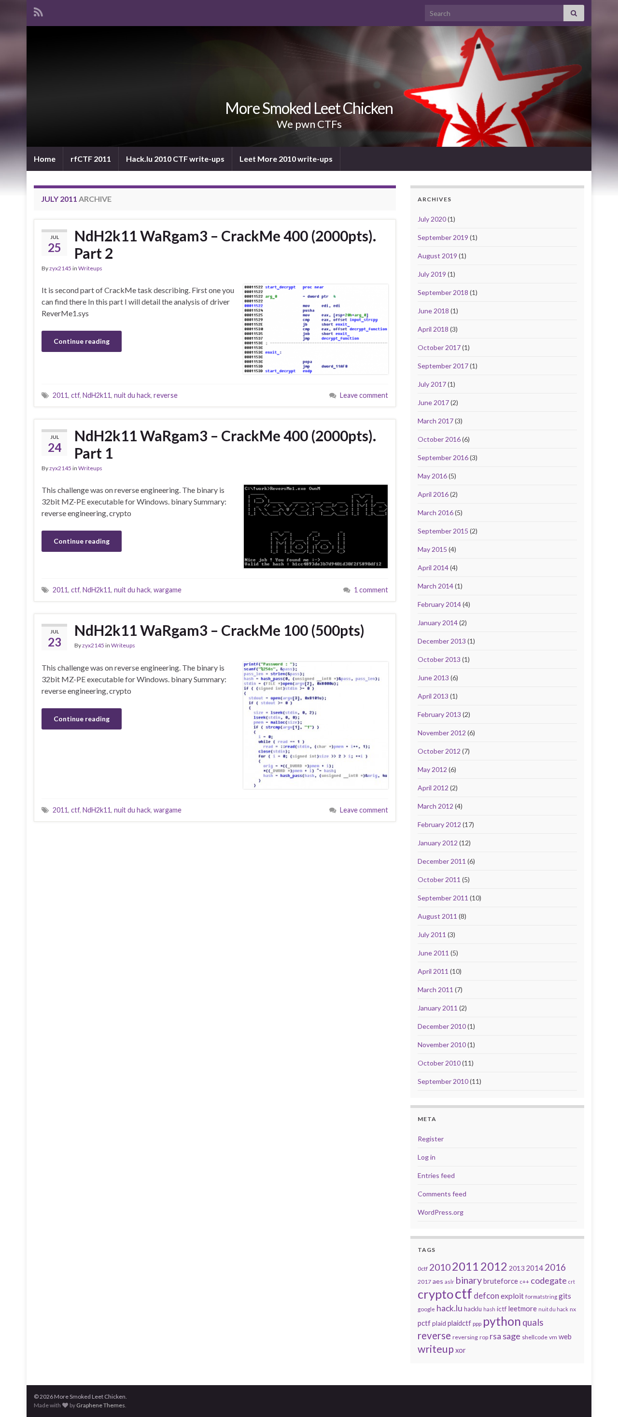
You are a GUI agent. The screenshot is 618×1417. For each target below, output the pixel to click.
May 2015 (432, 549)
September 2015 (443, 531)
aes (438, 1281)
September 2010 (443, 1081)
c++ (524, 1281)
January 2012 (438, 843)
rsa (495, 1336)
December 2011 (442, 861)
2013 (516, 1268)
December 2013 (442, 641)
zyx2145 (60, 268)
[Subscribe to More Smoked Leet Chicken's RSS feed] (38, 10)
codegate (549, 1280)
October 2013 (439, 659)
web (565, 1337)
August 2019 (437, 256)
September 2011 (443, 898)
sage (511, 1336)
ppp (477, 1323)
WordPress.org (441, 1212)
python (502, 1321)
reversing (465, 1337)
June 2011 (433, 953)
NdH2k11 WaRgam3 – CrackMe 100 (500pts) (219, 630)
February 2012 (439, 824)
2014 (534, 1267)
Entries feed (436, 1175)
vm (553, 1337)
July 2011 (432, 934)
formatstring (541, 1296)
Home (45, 158)
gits (565, 1295)
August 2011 (437, 916)
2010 (439, 1267)
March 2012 (435, 806)
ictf (501, 1309)
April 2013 (433, 696)
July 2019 (432, 274)
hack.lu (449, 1308)
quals (532, 1322)
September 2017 (443, 366)
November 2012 (442, 733)
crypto (435, 1294)
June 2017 (433, 402)
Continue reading (82, 341)
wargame (168, 590)
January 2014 (438, 622)
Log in (426, 1157)
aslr (449, 1281)
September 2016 (443, 457)
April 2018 (433, 329)
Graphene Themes (100, 1405)
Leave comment (364, 395)
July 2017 (432, 384)
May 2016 (432, 476)
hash (489, 1309)
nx (573, 1309)
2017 (424, 1281)
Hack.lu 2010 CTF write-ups (175, 158)
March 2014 (435, 586)
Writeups (90, 268)
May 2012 (432, 769)
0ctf (423, 1268)
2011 (60, 395)
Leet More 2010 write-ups (286, 158)
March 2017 (435, 421)
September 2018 (443, 292)
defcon (486, 1296)
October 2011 (439, 879)
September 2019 (443, 237)
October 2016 (439, 439)
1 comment (371, 590)
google (426, 1309)
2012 (493, 1266)
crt (571, 1281)
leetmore (522, 1308)
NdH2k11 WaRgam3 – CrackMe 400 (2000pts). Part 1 (225, 444)
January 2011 (438, 1008)
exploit (512, 1295)
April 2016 (433, 494)
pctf (424, 1323)
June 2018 (433, 311)
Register (431, 1139)
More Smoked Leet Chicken (309, 107)
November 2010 (442, 1044)
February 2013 (439, 714)
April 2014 (433, 567)
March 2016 (435, 512)
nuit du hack (132, 395)
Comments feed (442, 1194)
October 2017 (439, 347)
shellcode (535, 1337)
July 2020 (432, 219)
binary (469, 1280)
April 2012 (433, 788)
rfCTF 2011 (90, 158)
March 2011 (435, 989)
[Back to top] (596, 1395)
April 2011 (433, 971)
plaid (439, 1323)
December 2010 (442, 1026)
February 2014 (439, 604)
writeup (436, 1349)
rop (483, 1337)
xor (460, 1350)
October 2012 (439, 751)
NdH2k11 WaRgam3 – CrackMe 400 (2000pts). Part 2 (225, 244)
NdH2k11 (97, 395)
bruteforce (500, 1281)
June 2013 (433, 677)
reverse (166, 395)
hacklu (473, 1309)
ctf (75, 395)
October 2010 (439, 1063)
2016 (555, 1267)
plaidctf (459, 1323)
